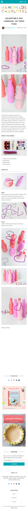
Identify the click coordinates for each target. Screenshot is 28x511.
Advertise (14, 497)
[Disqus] (14, 354)
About (14, 494)
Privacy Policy (14, 507)
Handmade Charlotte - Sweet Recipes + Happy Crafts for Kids (14, 9)
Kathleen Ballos (11, 27)
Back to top (14, 508)
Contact (14, 501)
